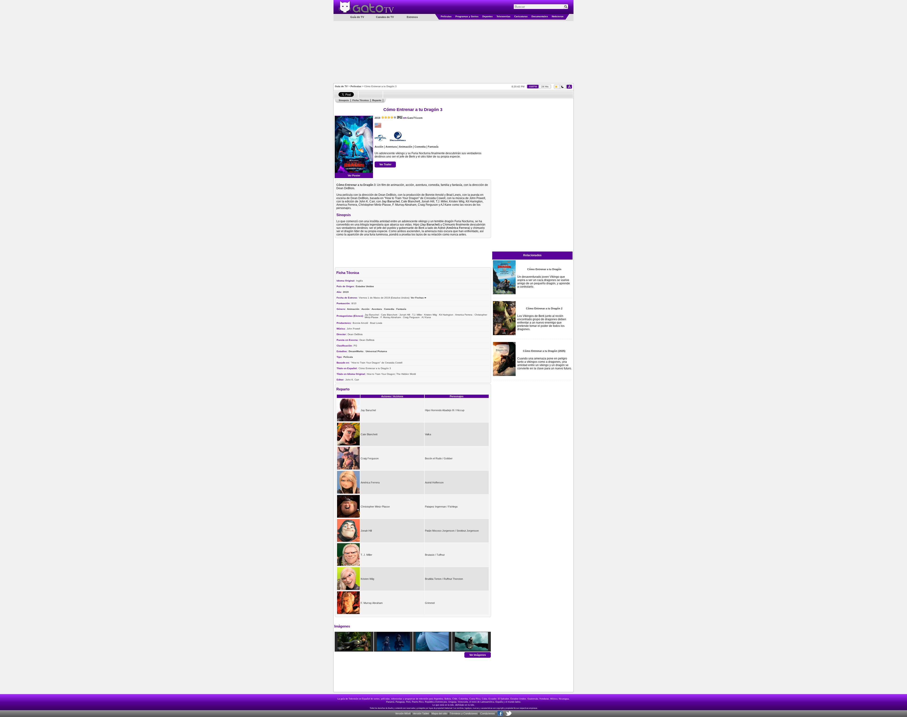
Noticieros (558, 16)
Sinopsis (344, 100)
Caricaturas (521, 16)
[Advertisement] (453, 51)
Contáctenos (487, 713)
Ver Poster (354, 175)
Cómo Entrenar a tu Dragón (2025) (544, 351)
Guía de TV (341, 86)
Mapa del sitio (439, 713)
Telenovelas (503, 16)
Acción (379, 146)
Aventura (391, 146)
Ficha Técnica (360, 100)
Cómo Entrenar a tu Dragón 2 (544, 308)
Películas (446, 16)
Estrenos (412, 17)
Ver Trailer (385, 164)
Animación (405, 146)
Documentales (539, 16)
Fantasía (433, 146)
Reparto (376, 100)
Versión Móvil (402, 713)
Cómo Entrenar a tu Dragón (544, 269)
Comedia (420, 146)
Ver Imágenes (477, 654)
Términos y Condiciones (464, 713)
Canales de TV (385, 17)
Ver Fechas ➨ (418, 297)
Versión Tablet (421, 713)
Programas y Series (467, 16)
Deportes (487, 16)
